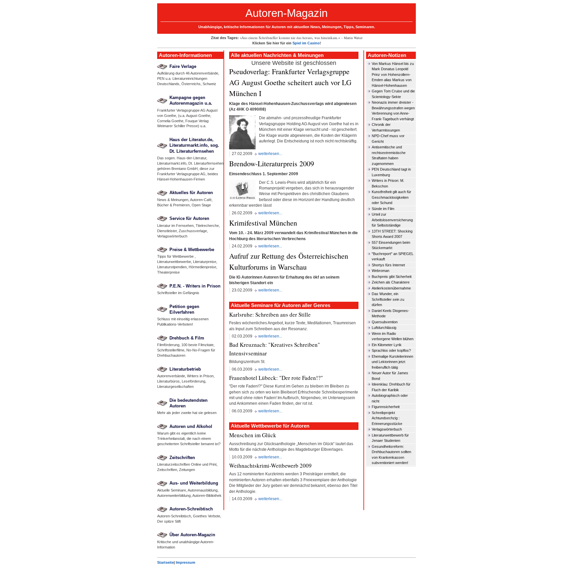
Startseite (165, 562)
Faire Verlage (182, 66)
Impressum (185, 562)
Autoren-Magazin (286, 13)
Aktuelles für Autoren (191, 192)
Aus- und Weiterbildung (193, 483)
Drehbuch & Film (186, 338)
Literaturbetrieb (185, 369)
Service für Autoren (189, 218)
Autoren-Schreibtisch (191, 508)
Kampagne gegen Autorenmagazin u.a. (190, 100)
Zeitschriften (182, 457)
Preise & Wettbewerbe (191, 249)
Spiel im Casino (306, 43)
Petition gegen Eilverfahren (184, 309)
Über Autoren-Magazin (192, 534)
